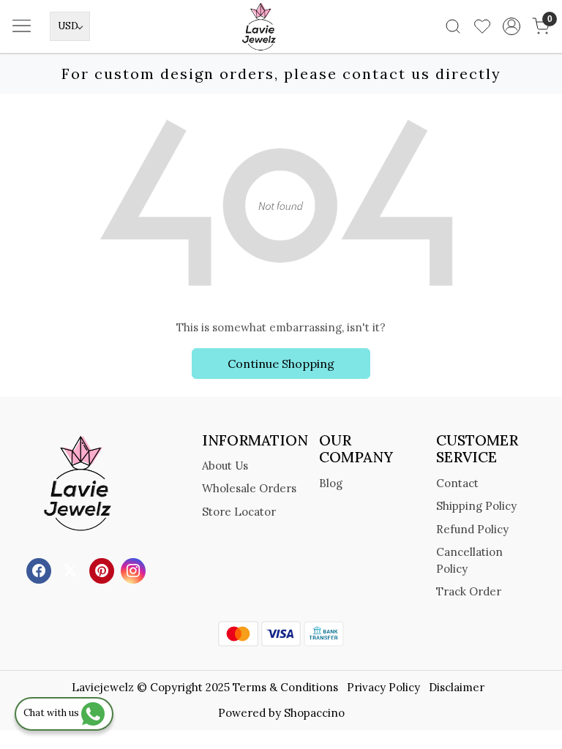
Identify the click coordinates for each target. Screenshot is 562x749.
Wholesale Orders (249, 488)
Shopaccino (314, 713)
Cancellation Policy (469, 560)
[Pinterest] (103, 569)
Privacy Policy (383, 687)
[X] (72, 569)
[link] (453, 26)
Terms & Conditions (285, 687)
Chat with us (52, 713)
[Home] (281, 48)
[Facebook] (40, 569)
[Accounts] (511, 26)
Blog (330, 483)
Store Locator (239, 512)
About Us (225, 466)
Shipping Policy (476, 506)
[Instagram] (135, 569)
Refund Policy (472, 529)
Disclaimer (456, 687)
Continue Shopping (281, 363)
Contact (457, 483)
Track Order (468, 591)
